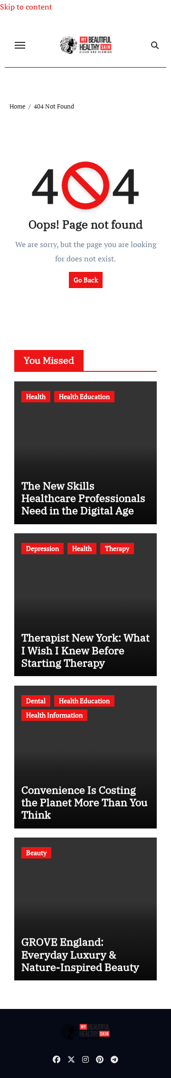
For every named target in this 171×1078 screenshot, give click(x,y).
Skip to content (26, 6)
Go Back (86, 279)
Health (36, 396)
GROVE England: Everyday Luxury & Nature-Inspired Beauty (80, 954)
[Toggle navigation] (20, 45)
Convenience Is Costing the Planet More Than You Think (84, 802)
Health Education (84, 396)
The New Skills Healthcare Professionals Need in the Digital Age (83, 498)
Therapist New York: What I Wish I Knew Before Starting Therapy (85, 649)
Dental (36, 700)
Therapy (117, 548)
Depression (42, 548)
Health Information (54, 714)
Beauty (36, 852)
